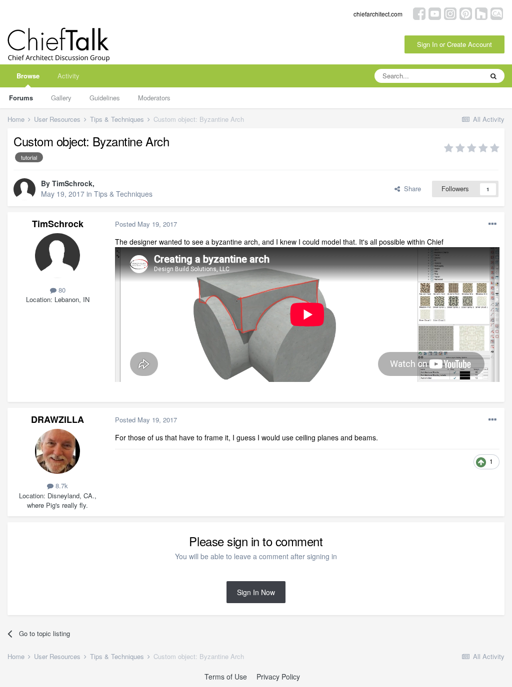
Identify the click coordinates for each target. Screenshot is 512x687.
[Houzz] (481, 12)
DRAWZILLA (57, 419)
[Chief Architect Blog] (496, 12)
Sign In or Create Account (454, 44)
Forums (21, 97)
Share (410, 188)
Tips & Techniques (123, 194)
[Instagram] (450, 12)
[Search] (493, 76)
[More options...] (493, 224)
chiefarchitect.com (378, 13)
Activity (69, 75)
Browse (28, 75)
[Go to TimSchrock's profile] (25, 189)
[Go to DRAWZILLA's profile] (57, 451)
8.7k (61, 485)
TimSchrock (72, 183)
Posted (146, 224)
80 (61, 290)
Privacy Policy (278, 677)
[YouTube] (434, 12)
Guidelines (105, 97)
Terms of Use (225, 677)
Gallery (61, 97)
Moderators (154, 97)
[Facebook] (419, 12)
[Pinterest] (466, 12)
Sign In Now (256, 592)
